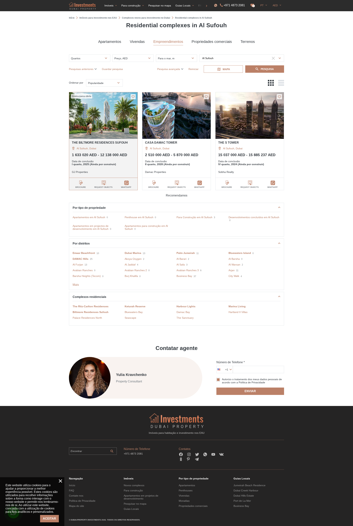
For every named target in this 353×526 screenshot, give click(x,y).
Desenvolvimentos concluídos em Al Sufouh (254, 217)
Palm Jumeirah (185, 252)
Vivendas (137, 42)
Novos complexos (134, 485)
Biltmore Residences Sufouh (90, 312)
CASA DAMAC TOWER (161, 142)
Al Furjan (78, 264)
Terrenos (247, 42)
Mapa (226, 69)
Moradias (184, 500)
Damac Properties (155, 171)
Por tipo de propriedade (89, 207)
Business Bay (184, 276)
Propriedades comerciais (212, 42)
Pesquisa (267, 69)
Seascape (130, 317)
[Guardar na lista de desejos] (133, 96)
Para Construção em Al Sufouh (194, 217)
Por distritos (81, 243)
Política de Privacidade (82, 500)
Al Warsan (234, 264)
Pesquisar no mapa (135, 503)
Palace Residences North (87, 317)
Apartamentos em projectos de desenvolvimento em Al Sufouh (90, 227)
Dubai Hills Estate (243, 495)
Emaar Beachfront (84, 252)
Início (72, 485)
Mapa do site (76, 505)
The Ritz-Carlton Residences (90, 306)
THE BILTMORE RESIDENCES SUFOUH (100, 142)
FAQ (71, 490)
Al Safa (180, 264)
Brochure (80, 187)
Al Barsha (234, 258)
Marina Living (237, 306)
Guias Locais (131, 508)
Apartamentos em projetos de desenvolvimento (141, 497)
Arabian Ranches (83, 270)
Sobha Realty (226, 171)
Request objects (103, 187)
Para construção (133, 490)
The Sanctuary (185, 317)
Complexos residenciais (89, 296)
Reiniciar (193, 69)
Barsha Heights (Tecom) (87, 276)
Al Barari (181, 258)
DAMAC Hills (80, 258)
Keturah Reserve (135, 306)
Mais (76, 284)
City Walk (234, 276)
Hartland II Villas (238, 312)
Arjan (232, 270)
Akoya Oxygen (133, 258)
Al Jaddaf (130, 264)
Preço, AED (121, 58)
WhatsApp (126, 187)
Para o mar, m (166, 58)
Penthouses (185, 490)
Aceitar (49, 518)
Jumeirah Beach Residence (249, 485)
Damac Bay (183, 312)
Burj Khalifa (131, 276)
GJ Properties (80, 171)
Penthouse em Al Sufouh (139, 217)
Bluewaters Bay (134, 312)
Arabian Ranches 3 (187, 270)
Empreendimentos (168, 42)
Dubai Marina (133, 252)
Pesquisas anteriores (81, 69)
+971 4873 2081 (234, 5)
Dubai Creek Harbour (245, 490)
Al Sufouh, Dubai (86, 148)
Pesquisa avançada (168, 69)
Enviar (250, 391)
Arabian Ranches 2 (136, 270)
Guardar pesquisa (112, 69)
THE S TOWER (228, 142)
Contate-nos (76, 495)
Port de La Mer (242, 500)
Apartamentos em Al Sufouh (89, 217)
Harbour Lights (185, 306)
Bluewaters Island (240, 252)
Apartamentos (109, 42)
